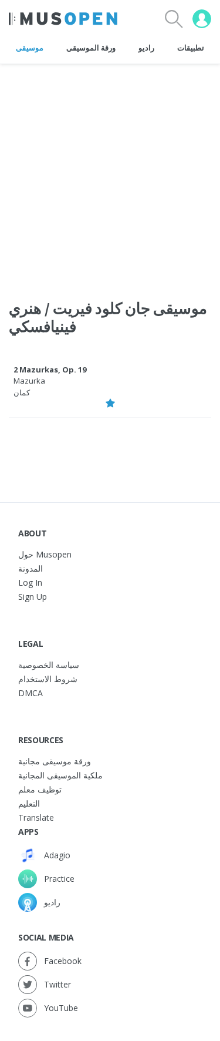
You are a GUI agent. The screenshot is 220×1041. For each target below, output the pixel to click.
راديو (146, 47)
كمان (21, 392)
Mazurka (29, 380)
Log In (30, 582)
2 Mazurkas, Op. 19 (49, 369)
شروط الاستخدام (47, 678)
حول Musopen (45, 554)
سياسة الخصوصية (48, 664)
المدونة (30, 568)
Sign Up (32, 596)
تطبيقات (190, 47)
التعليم (29, 803)
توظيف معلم (40, 789)
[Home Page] (63, 18)
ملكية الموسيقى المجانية (60, 775)
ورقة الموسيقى (91, 47)
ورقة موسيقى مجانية (54, 761)
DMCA (30, 693)
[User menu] (201, 18)
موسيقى (29, 47)
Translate (36, 817)
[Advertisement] (110, 174)
